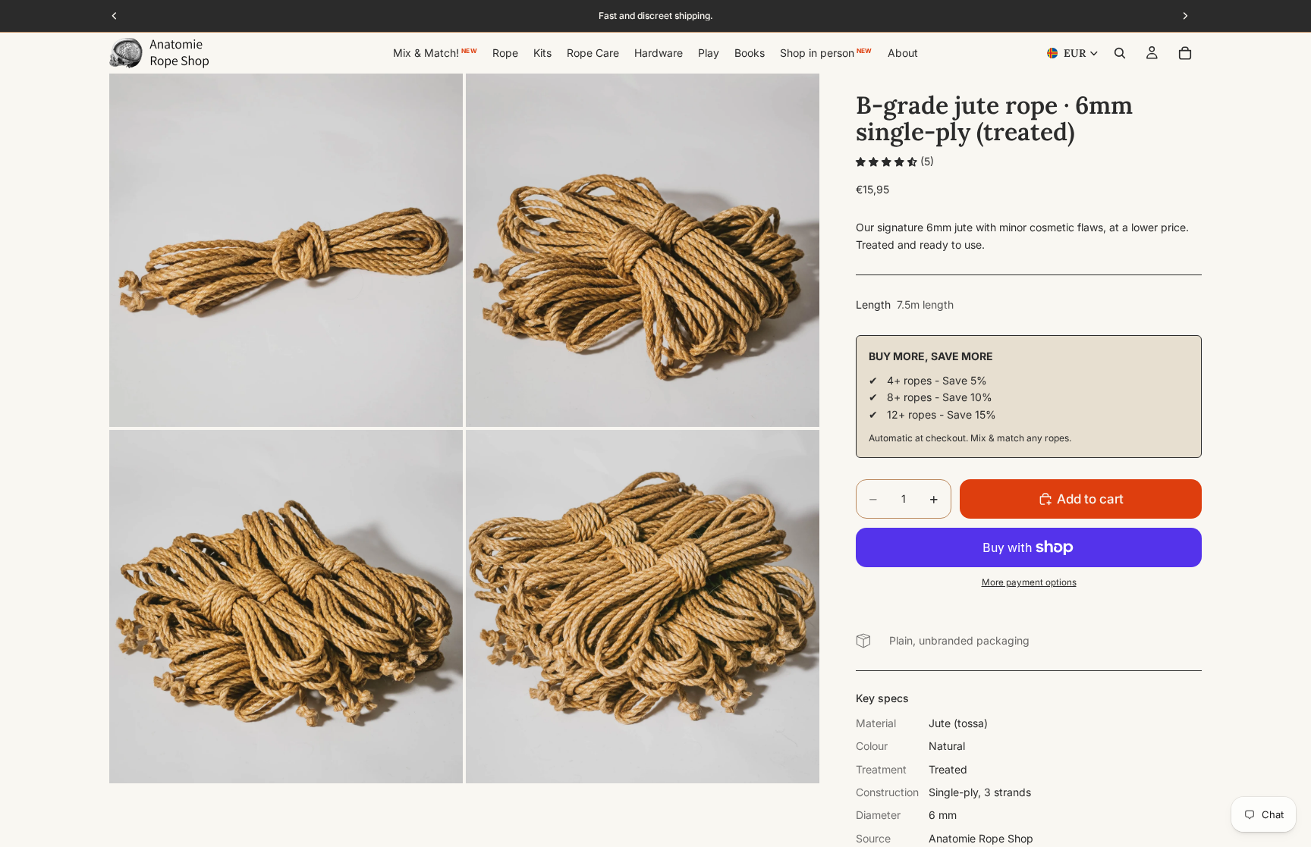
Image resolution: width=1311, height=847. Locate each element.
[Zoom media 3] (286, 606)
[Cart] (1185, 53)
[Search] (1120, 53)
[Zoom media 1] (286, 250)
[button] (888, 161)
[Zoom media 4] (642, 606)
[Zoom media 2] (642, 250)
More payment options (1029, 582)
